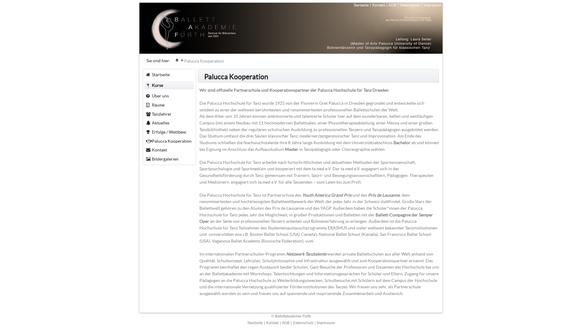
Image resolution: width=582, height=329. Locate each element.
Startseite (361, 5)
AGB (392, 5)
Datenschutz (410, 5)
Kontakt (378, 5)
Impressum (433, 5)
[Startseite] (177, 59)
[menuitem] (177, 59)
